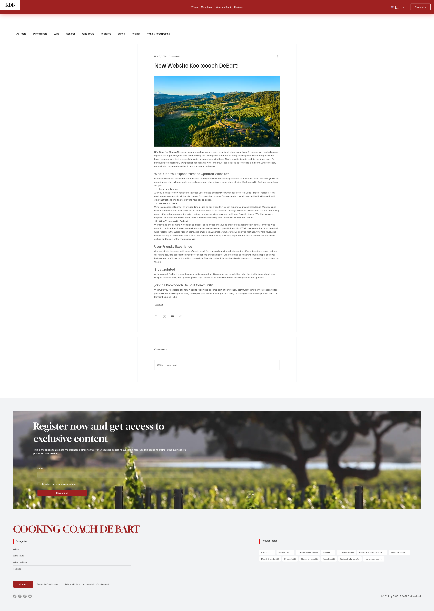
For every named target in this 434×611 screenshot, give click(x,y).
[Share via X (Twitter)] (164, 316)
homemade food (374, 558)
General (70, 33)
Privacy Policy (72, 584)
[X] (20, 596)
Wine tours (18, 555)
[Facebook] (14, 596)
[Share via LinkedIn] (172, 316)
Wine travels (40, 33)
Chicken (329, 552)
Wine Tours (88, 33)
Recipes (136, 33)
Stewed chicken (310, 558)
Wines (121, 33)
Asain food (268, 552)
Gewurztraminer (400, 552)
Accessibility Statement (96, 584)
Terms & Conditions (47, 584)
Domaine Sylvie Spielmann (373, 552)
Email (40, 468)
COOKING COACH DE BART (76, 529)
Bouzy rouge (286, 552)
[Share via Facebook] (155, 316)
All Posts (21, 33)
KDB (10, 5)
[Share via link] (180, 316)
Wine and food (20, 562)
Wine (56, 33)
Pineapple (291, 558)
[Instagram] (25, 596)
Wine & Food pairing (158, 33)
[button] (415, 505)
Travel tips (330, 558)
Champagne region (309, 552)
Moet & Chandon (271, 558)
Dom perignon (347, 552)
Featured (106, 33)
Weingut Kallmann (351, 558)
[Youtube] (30, 596)
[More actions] (278, 56)
